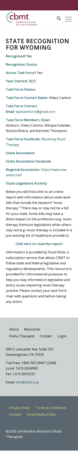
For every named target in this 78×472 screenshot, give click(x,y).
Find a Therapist (22, 336)
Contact (46, 336)
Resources (32, 329)
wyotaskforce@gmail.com (35, 111)
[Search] (57, 19)
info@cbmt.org (27, 382)
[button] (66, 19)
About (14, 329)
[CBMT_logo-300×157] (32, 19)
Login (61, 336)
